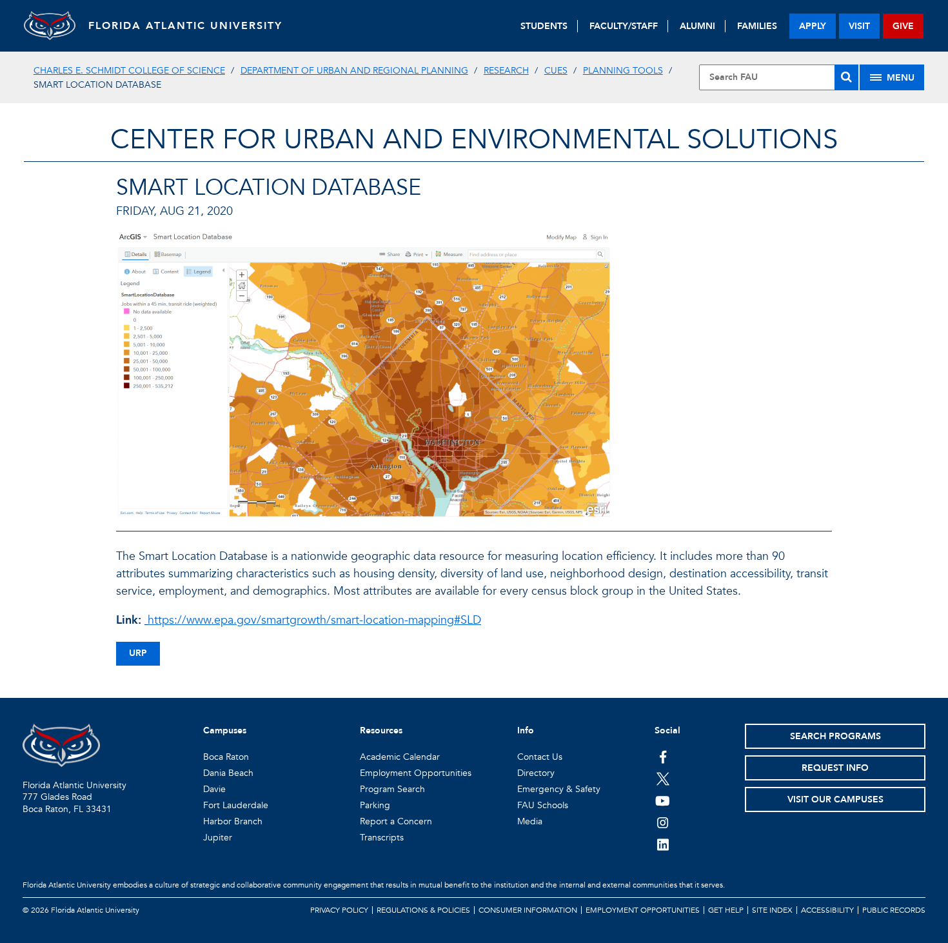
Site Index (772, 910)
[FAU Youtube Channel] (663, 800)
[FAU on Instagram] (663, 822)
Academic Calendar (400, 757)
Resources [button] (381, 730)
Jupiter (217, 837)
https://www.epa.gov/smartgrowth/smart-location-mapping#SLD (314, 620)
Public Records (893, 910)
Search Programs (835, 736)
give (903, 26)
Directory (536, 773)
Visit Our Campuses (835, 799)
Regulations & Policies (423, 910)
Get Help (726, 910)
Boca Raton (226, 757)
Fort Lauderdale (235, 805)
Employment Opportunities (415, 773)
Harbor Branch (232, 821)
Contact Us (539, 757)
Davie (214, 789)
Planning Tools (623, 71)
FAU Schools (542, 805)
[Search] (846, 77)
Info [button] (525, 730)
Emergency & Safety (558, 789)
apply (812, 26)
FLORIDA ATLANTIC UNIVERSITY (185, 26)
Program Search (392, 789)
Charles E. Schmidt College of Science (129, 71)
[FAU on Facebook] (663, 756)
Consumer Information (528, 910)
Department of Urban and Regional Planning (354, 71)
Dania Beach (228, 773)
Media (529, 821)
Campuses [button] (224, 730)
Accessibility (827, 910)
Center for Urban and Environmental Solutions (474, 139)
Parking (375, 805)
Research (506, 71)
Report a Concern (396, 821)
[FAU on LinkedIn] (663, 844)
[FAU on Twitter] (663, 778)
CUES (556, 71)
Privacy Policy (339, 910)
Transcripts (382, 837)
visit (859, 26)
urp (138, 653)
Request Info (835, 768)
